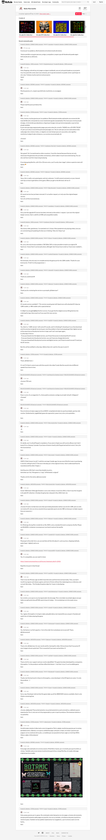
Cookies (70, 836)
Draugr (50, 687)
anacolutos (50, 44)
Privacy (64, 836)
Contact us (64, 833)
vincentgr (50, 98)
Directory (52, 836)
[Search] (88, 2)
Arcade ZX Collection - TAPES (45, 35)
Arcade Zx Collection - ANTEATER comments (30, 484)
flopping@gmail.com (48, 64)
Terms (58, 836)
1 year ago (26, 67)
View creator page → (45, 13)
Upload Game (37, 2)
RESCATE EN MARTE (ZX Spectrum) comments (31, 374)
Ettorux (50, 238)
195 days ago (26, 48)
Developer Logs (46, 2)
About (47, 833)
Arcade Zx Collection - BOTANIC (80, 35)
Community (55, 2)
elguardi (50, 500)
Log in (94, 2)
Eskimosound (51, 623)
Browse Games (18, 2)
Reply (21, 59)
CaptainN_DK (51, 534)
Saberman (47, 171)
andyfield (50, 655)
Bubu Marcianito (52, 187)
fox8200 (50, 320)
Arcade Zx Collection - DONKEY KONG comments (31, 44)
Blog (57, 833)
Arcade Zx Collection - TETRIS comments (29, 112)
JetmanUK (50, 270)
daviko (49, 436)
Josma (45, 112)
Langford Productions (53, 254)
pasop (45, 808)
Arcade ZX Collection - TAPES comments (29, 64)
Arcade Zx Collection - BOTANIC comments (30, 84)
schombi (50, 607)
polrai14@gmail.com (53, 591)
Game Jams (27, 2)
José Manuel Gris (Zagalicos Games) (55, 374)
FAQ (53, 833)
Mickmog (50, 518)
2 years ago (26, 725)
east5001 (50, 573)
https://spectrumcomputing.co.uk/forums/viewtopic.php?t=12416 (40, 561)
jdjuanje (48, 703)
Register (101, 2)
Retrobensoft (51, 671)
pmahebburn (51, 206)
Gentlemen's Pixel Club (50, 145)
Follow (79, 13)
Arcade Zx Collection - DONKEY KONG (31, 35)
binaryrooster (51, 455)
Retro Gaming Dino (52, 422)
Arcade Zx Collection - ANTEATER (64, 35)
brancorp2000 (51, 550)
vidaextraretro (47, 722)
